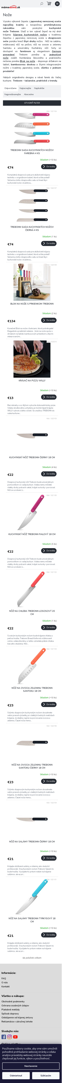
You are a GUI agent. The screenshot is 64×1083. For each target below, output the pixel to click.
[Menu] (57, 4)
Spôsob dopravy (10, 1013)
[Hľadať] (42, 4)
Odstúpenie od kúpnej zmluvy (17, 1017)
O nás (4, 982)
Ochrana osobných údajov (15, 1005)
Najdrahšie (39, 88)
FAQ (3, 978)
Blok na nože (27, 61)
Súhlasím (45, 1075)
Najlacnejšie (25, 88)
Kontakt (5, 986)
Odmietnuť (16, 1075)
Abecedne (29, 94)
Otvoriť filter (32, 103)
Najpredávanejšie (12, 94)
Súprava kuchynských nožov (30, 34)
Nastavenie (30, 1066)
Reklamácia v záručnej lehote (17, 1021)
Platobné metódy (10, 1009)
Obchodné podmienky (13, 1001)
